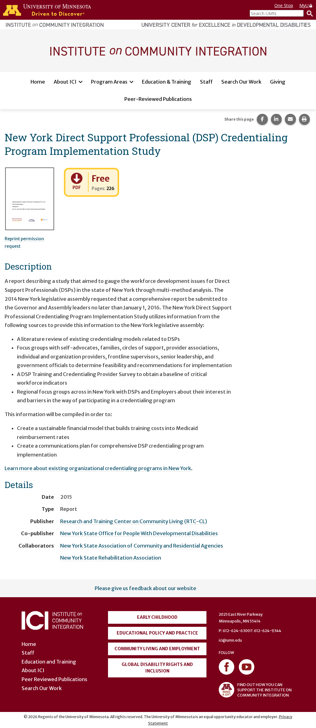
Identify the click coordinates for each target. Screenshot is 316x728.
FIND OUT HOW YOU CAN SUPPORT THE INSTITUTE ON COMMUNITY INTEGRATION (264, 689)
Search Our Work (241, 82)
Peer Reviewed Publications (54, 679)
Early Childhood (157, 617)
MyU (304, 5)
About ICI (65, 82)
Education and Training (49, 662)
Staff (206, 82)
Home (38, 82)
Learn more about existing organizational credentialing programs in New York (98, 468)
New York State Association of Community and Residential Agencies (141, 546)
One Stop (283, 5)
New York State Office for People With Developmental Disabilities (139, 533)
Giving (277, 82)
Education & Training (166, 82)
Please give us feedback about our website (145, 588)
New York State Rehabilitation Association (110, 558)
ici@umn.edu (230, 640)
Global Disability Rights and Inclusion (157, 668)
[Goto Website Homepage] (158, 50)
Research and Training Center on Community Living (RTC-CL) (133, 521)
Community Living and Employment (157, 648)
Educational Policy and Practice (157, 633)
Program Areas (109, 82)
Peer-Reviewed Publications (158, 99)
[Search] (308, 13)
